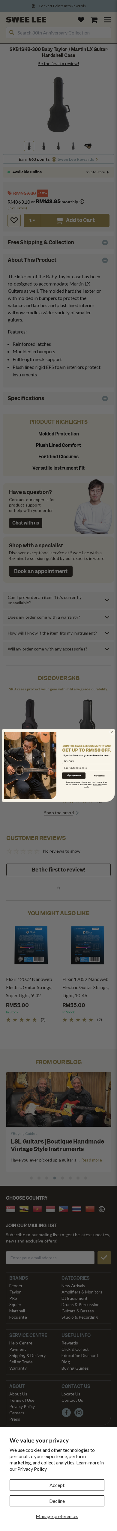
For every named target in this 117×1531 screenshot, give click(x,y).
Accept (57, 1485)
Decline (57, 1501)
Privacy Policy (32, 1469)
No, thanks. (99, 775)
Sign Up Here (74, 775)
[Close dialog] (112, 731)
